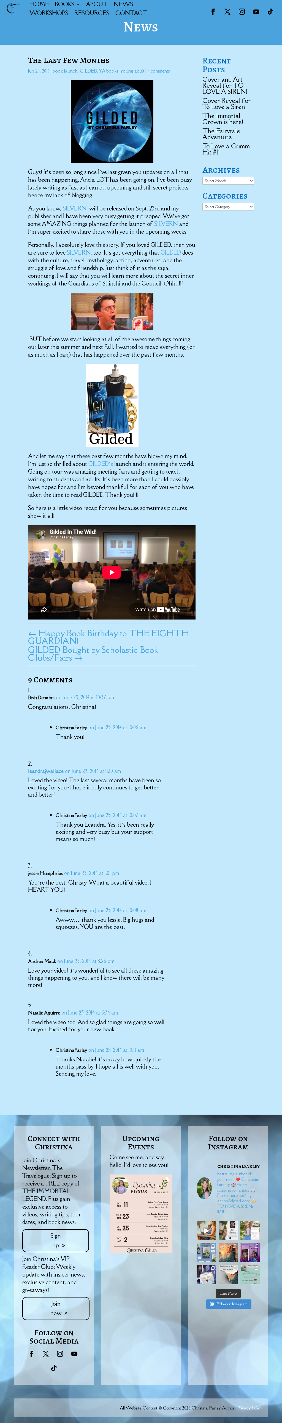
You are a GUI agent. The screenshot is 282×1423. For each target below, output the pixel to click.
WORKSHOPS (48, 13)
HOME (39, 4)
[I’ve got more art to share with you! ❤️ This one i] (228, 1230)
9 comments (158, 71)
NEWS (123, 4)
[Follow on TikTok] (270, 12)
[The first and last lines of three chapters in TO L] (250, 1252)
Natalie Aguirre (44, 1013)
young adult (132, 71)
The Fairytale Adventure (221, 134)
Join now (55, 1308)
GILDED (88, 71)
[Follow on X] (227, 12)
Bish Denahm (41, 698)
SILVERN (74, 208)
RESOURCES (91, 13)
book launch (65, 71)
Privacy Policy (249, 1408)
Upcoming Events (140, 1142)
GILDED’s (101, 464)
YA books (108, 71)
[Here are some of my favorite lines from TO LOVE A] (206, 1274)
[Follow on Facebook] (213, 12)
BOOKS (64, 4)
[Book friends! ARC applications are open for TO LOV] (228, 1252)
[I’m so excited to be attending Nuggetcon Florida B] (250, 1230)
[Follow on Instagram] (242, 12)
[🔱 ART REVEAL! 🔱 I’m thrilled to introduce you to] (228, 1274)
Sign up (55, 1240)
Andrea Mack (42, 961)
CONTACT (131, 13)
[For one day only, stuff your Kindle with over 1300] (206, 1252)
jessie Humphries (45, 873)
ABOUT (97, 4)
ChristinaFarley (71, 728)
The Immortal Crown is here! (222, 118)
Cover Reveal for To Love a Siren (226, 103)
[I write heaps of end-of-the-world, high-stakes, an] (250, 1274)
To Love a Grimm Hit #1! (226, 149)
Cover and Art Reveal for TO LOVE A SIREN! (224, 85)
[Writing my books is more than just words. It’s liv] (206, 1230)
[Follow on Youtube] (256, 12)
